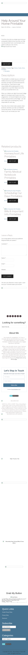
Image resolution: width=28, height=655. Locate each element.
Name (3, 258)
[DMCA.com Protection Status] (14, 396)
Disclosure (4, 618)
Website (3, 269)
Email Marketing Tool (16, 389)
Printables (8, 68)
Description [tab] (7, 71)
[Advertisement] (14, 128)
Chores (16, 68)
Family (19, 68)
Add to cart (6, 64)
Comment (4, 244)
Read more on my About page (18, 358)
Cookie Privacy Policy (7, 612)
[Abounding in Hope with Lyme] (14, 597)
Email (3, 264)
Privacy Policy (5, 615)
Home (23, 68)
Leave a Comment (16, 27)
